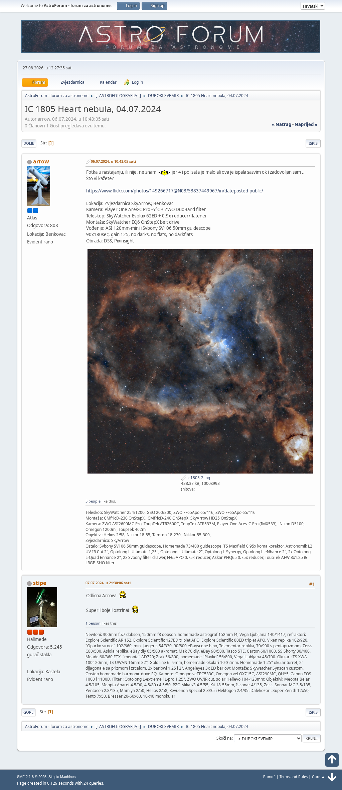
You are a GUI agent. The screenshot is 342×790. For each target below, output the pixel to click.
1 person (93, 623)
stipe (39, 583)
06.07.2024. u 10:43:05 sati (113, 161)
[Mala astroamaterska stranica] (29, 663)
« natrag (281, 124)
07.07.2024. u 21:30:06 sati (108, 582)
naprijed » (306, 124)
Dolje (28, 143)
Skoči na (224, 738)
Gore (28, 712)
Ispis (313, 143)
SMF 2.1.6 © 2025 (31, 777)
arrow (41, 161)
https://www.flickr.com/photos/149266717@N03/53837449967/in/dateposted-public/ (174, 191)
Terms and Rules (294, 776)
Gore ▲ (318, 776)
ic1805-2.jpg (198, 478)
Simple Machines (62, 777)
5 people (93, 501)
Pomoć (269, 776)
